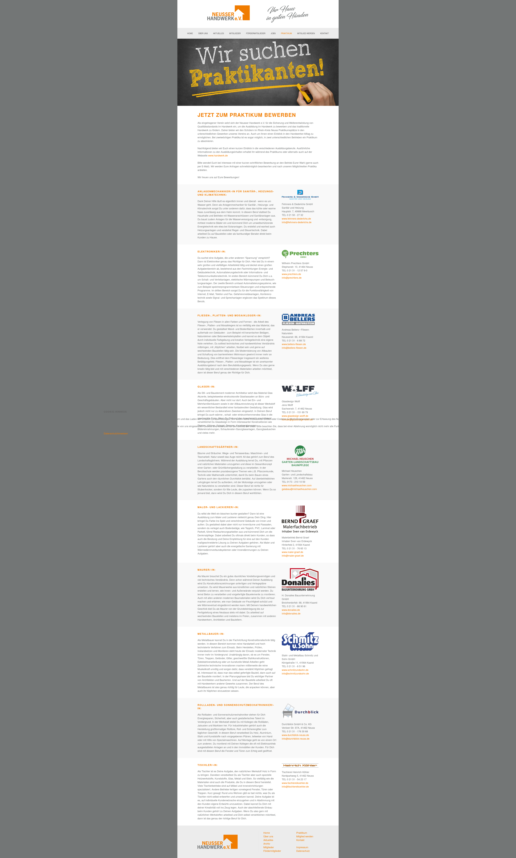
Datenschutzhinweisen (116, 433)
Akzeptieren (116, 445)
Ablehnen (140, 445)
